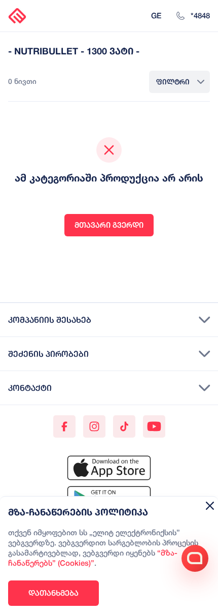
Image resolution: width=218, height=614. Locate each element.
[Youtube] (154, 426)
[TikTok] (124, 426)
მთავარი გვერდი (109, 225)
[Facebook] (64, 426)
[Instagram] (94, 426)
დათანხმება (53, 593)
